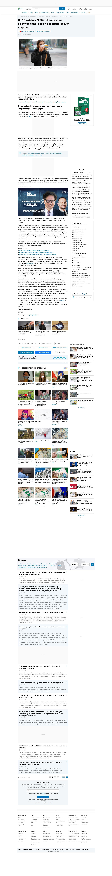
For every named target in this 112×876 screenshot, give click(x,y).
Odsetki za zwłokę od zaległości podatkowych (79, 270)
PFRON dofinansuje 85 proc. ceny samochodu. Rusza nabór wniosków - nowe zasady (82, 183)
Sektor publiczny (44, 12)
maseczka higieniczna (24, 343)
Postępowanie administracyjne (79, 257)
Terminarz (77, 294)
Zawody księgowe (21, 824)
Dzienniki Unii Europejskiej (48, 838)
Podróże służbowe (72, 838)
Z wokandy (52, 565)
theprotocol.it (84, 841)
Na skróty (83, 831)
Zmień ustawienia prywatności (43, 849)
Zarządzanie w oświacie (36, 839)
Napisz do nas (44, 347)
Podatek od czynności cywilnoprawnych (81, 283)
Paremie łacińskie (31, 567)
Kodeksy (45, 841)
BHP (32, 824)
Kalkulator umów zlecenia (78, 232)
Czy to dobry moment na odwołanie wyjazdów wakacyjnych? (36, 252)
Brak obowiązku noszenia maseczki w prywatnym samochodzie (37, 254)
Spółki (57, 819)
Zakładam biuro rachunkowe (74, 817)
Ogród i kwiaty (84, 824)
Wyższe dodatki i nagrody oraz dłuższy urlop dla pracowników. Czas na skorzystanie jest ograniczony (82, 175)
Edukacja (83, 12)
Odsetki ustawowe (72, 839)
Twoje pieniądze (60, 12)
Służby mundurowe (43, 565)
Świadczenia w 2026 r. (77, 344)
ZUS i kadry (20, 822)
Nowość (82, 118)
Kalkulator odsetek (60, 838)
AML (70, 825)
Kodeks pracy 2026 (82, 120)
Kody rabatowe (84, 836)
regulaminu (43, 793)
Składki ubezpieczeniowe (74, 836)
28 (84, 297)
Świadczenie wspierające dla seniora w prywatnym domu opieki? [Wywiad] (81, 209)
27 (82, 297)
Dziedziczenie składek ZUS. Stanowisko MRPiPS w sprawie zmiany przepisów (81, 190)
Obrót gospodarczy (22, 820)
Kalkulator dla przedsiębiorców (79, 229)
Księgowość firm (22, 815)
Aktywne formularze (80, 253)
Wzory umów (75, 260)
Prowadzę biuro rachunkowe (74, 819)
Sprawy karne (44, 563)
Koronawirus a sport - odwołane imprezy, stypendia (34, 250)
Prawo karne (75, 258)
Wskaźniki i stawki (73, 831)
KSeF (89, 12)
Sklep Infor (45, 825)
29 (87, 297)
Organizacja (20, 833)
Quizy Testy (74, 284)
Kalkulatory (77, 223)
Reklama (78, 849)
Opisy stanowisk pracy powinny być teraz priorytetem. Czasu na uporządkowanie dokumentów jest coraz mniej (81, 198)
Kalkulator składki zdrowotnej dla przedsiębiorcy (79, 226)
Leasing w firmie (59, 824)
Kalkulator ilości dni (76, 240)
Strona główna (21, 16)
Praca (38, 563)
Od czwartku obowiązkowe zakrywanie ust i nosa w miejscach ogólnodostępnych (42, 102)
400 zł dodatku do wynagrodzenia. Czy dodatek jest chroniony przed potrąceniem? (81, 201)
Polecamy (73, 451)
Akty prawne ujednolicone (48, 839)
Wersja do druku (27, 347)
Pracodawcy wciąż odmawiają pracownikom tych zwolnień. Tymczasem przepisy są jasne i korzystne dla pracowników (82, 194)
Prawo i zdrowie (46, 827)
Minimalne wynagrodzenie (74, 834)
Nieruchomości (74, 12)
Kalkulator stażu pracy (60, 839)
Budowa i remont (84, 822)
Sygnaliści (59, 565)
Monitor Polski (46, 834)
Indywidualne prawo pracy (36, 817)
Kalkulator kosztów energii (78, 236)
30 (90, 297)
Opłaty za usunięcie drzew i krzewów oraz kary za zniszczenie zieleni (81, 280)
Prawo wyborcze (22, 567)
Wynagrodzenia (34, 819)
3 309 (63, 777)
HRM (32, 825)
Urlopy (32, 822)
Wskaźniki (77, 265)
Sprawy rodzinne (53, 563)
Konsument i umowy (30, 563)
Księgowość (24, 12)
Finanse (83, 820)
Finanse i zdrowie (59, 825)
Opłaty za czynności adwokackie (79, 273)
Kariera (61, 849)
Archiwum (83, 834)
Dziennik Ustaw (46, 833)
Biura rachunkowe (73, 815)
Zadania (19, 836)
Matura (32, 841)
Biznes (36, 12)
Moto (68, 12)
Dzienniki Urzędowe (47, 836)
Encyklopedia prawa (33, 565)
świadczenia (29, 263)
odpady (62, 300)
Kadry (31, 12)
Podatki (19, 817)
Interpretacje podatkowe (77, 286)
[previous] (50, 777)
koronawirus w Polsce (36, 343)
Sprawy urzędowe (34, 315)
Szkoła (32, 834)
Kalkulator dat (75, 250)
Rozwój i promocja (22, 838)
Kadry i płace (20, 839)
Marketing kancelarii (42, 567)
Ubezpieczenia (34, 820)
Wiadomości (31, 16)
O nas (19, 849)
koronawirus (58, 343)
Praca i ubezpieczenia (60, 820)
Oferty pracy (83, 842)
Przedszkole (33, 833)
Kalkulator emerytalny (77, 238)
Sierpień (84, 294)
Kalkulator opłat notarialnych (78, 246)
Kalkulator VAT (59, 836)
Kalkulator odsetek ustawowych (79, 244)
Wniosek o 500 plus (76, 262)
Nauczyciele (33, 836)
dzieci (30, 116)
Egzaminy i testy (34, 838)
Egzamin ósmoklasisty (35, 842)
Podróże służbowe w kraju (74, 833)
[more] (63, 343)
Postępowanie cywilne (77, 255)
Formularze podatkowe (86, 839)
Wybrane (88, 172)
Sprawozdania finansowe (74, 824)
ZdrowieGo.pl (84, 833)
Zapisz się (43, 796)
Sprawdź (82, 123)
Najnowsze (82, 172)
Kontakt (72, 849)
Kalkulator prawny (76, 248)
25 (76, 297)
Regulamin (55, 849)
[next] (67, 777)
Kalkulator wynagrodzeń (77, 230)
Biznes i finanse (59, 817)
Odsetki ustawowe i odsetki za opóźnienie (81, 267)
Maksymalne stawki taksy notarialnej (80, 277)
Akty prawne (46, 831)
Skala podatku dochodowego (74, 841)
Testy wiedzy (33, 844)
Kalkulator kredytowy (77, 242)
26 (79, 297)
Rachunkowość (21, 819)
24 (73, 297)
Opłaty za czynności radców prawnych (81, 275)
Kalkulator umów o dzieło (78, 234)
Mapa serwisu (85, 849)
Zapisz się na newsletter (61, 347)
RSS (67, 849)
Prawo (52, 12)
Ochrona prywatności (28, 849)
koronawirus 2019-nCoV (48, 343)
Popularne (76, 172)
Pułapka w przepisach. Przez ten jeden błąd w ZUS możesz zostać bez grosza (82, 179)
